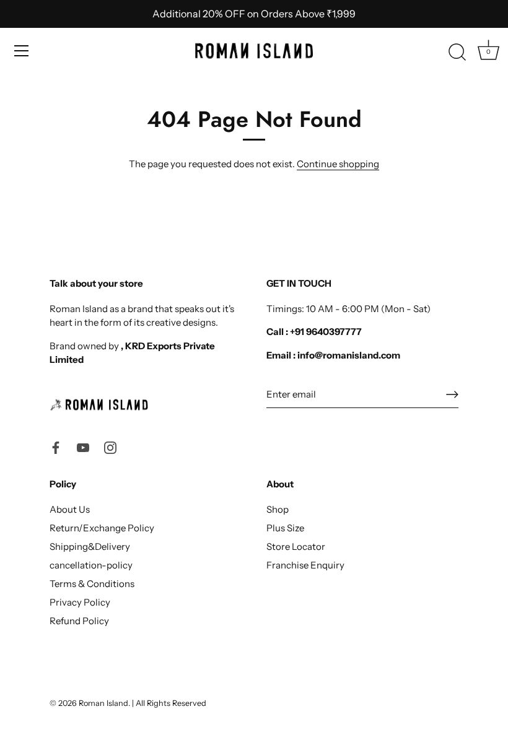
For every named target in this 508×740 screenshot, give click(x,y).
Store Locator (295, 546)
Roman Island (103, 703)
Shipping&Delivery (90, 546)
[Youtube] (83, 447)
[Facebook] (56, 447)
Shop (277, 509)
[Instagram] (110, 447)
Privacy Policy (80, 602)
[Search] (457, 52)
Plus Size (285, 528)
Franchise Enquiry (305, 565)
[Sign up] (452, 394)
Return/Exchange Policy (102, 528)
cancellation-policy (91, 565)
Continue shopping (338, 164)
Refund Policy (79, 621)
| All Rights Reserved (169, 703)
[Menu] (21, 50)
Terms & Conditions (92, 584)
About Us (70, 509)
